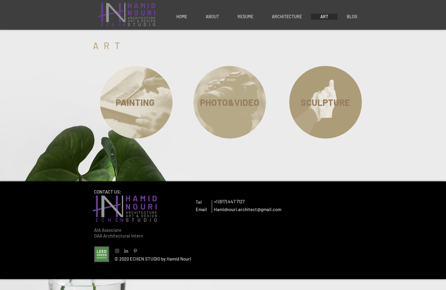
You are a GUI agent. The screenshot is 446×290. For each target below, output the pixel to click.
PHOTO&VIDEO (229, 102)
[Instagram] (117, 251)
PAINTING (135, 102)
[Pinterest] (135, 251)
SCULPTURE (325, 102)
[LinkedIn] (126, 251)
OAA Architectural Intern (118, 235)
